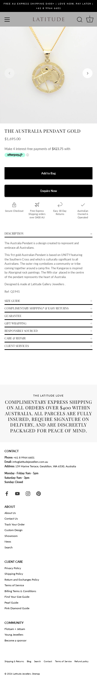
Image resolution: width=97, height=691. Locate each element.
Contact (48, 661)
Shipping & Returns (14, 661)
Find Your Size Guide (17, 596)
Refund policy (81, 661)
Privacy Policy (13, 568)
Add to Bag (48, 173)
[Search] (80, 20)
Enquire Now (48, 191)
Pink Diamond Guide (17, 608)
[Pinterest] (38, 493)
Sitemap (36, 673)
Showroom (11, 536)
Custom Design (14, 530)
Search (9, 547)
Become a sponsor (15, 640)
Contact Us (11, 518)
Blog (29, 661)
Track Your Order (15, 524)
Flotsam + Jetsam (15, 629)
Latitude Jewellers (22, 673)
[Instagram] (28, 493)
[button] (9, 73)
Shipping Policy (14, 573)
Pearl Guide (11, 602)
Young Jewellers (14, 634)
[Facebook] (7, 493)
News (8, 541)
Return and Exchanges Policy (22, 579)
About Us (10, 513)
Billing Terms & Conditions (20, 591)
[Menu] (7, 20)
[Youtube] (17, 493)
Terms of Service (14, 585)
